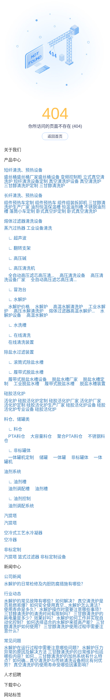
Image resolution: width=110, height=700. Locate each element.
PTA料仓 (14, 436)
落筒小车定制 (22, 211)
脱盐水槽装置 (90, 383)
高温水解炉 (35, 315)
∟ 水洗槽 (15, 325)
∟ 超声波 (15, 238)
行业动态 (12, 593)
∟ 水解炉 (15, 299)
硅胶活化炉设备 (81, 405)
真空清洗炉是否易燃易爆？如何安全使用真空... (53, 603)
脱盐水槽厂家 (63, 379)
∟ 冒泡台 (15, 289)
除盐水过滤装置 (19, 352)
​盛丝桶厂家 (27, 177)
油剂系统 (12, 471)
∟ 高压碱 (15, 258)
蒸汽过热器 (14, 228)
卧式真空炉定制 (51, 211)
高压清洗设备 (70, 275)
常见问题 (12, 641)
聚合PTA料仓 (67, 436)
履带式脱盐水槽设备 (25, 379)
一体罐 (57, 457)
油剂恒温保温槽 (46, 207)
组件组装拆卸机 (72, 202)
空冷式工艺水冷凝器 (23, 533)
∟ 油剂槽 (15, 481)
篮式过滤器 (28, 557)
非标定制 (12, 549)
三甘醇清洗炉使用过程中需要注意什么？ (53, 628)
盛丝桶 (10, 177)
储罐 (41, 457)
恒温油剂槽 (72, 207)
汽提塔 (10, 515)
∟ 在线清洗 (17, 335)
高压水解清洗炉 (26, 311)
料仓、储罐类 (17, 419)
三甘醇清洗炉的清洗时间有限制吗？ (38, 614)
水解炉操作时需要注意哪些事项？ (71, 609)
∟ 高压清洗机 (19, 268)
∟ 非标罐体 (17, 450)
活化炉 (10, 401)
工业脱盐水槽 (24, 383)
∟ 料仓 (13, 429)
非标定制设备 (53, 557)
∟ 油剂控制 (17, 498)
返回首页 (55, 136)
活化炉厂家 (90, 401)
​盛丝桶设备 (49, 177)
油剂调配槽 (17, 488)
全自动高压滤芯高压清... (29, 275)
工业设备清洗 (39, 228)
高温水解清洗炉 (66, 306)
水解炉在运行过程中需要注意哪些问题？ (42, 647)
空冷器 (10, 539)
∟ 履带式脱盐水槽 (24, 372)
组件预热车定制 (19, 202)
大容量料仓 (39, 436)
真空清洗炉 (90, 181)
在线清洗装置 (19, 342)
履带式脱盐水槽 (57, 383)
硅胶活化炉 (14, 393)
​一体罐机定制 (19, 457)
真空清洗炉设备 (64, 181)
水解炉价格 (17, 306)
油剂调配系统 (19, 506)
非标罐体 (77, 457)
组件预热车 (45, 202)
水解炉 (39, 306)
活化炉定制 (14, 405)
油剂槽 (39, 488)
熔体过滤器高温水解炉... (70, 311)
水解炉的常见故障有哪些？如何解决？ (40, 601)
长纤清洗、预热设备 (23, 195)
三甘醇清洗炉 (52, 185)
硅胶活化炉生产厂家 (45, 405)
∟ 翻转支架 (17, 248)
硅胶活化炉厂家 (64, 401)
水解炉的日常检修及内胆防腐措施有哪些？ (44, 584)
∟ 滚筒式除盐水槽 (24, 362)
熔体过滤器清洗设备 (23, 221)
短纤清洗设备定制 (31, 181)
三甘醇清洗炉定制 (21, 185)
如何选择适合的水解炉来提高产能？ (60, 622)
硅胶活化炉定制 (33, 401)
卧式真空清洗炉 (82, 211)
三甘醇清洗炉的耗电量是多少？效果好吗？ (53, 616)
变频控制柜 (71, 177)
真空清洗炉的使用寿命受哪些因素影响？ (52, 665)
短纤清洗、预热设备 (23, 170)
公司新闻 (12, 576)
